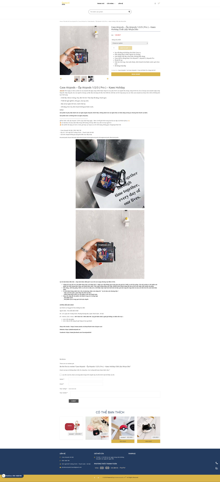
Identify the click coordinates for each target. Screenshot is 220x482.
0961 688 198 (65, 460)
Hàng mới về (151, 70)
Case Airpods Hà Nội (68, 457)
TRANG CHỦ (100, 3)
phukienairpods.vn (120, 477)
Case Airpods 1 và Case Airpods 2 (127, 70)
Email (62, 384)
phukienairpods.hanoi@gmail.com (72, 467)
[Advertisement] (110, 346)
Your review (64, 393)
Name (62, 379)
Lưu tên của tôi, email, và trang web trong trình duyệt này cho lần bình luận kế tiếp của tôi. (88, 375)
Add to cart (124, 48)
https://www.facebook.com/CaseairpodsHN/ (78, 332)
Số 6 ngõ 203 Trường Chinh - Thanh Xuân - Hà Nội (76, 464)
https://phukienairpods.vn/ (72, 329)
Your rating (63, 389)
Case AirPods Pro (83, 21)
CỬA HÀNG (110, 3)
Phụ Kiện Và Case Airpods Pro (71, 21)
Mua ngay (123, 441)
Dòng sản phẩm (116, 40)
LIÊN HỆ (120, 3)
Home (61, 21)
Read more (63, 431)
